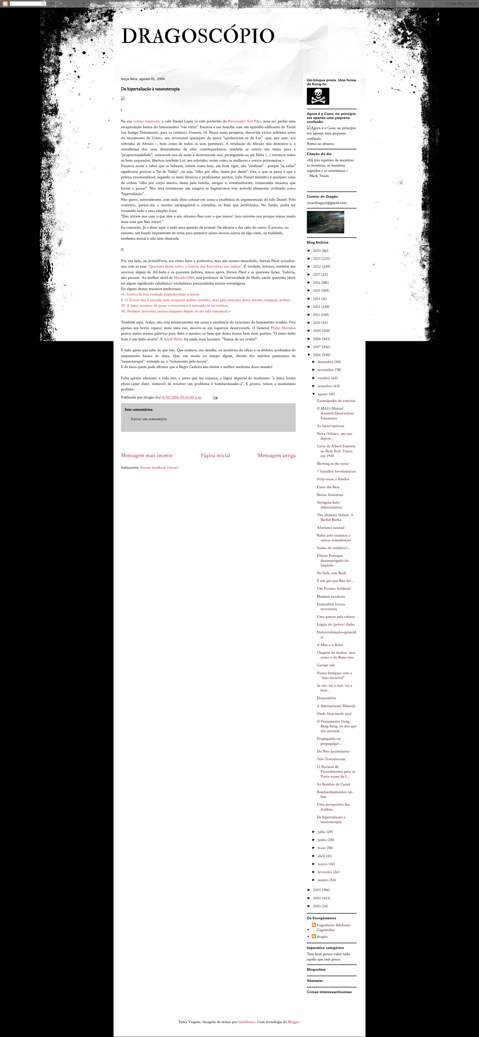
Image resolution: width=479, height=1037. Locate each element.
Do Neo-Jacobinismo (333, 751)
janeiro (324, 880)
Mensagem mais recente (147, 455)
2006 (317, 355)
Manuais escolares (331, 596)
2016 (317, 282)
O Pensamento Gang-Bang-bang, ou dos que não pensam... (337, 726)
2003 (317, 906)
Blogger (294, 1022)
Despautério (326, 698)
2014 (317, 298)
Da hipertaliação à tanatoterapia (331, 820)
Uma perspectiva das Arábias (333, 807)
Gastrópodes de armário (336, 400)
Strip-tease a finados (333, 479)
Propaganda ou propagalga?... (329, 741)
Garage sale (326, 665)
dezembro (326, 362)
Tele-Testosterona (331, 759)
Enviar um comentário (149, 419)
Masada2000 (184, 277)
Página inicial (215, 455)
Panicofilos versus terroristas (331, 607)
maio (322, 847)
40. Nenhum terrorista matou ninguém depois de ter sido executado (174, 311)
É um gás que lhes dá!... (335, 580)
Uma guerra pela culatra (336, 616)
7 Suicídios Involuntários (336, 471)
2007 (317, 347)
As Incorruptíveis (330, 426)
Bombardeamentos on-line (335, 794)
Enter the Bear (328, 487)
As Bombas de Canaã (333, 784)
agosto (323, 394)
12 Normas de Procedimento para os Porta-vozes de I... (336, 771)
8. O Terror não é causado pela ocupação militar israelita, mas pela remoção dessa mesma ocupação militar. (206, 300)
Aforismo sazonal (331, 527)
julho (322, 832)
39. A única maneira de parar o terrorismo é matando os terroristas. (175, 305)
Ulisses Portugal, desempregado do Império (333, 560)
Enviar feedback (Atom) (159, 467)
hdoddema (247, 1022)
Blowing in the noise (333, 463)
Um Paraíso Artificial (334, 588)
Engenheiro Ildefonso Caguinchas (334, 927)
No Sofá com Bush (331, 573)
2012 (317, 306)
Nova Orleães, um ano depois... (334, 436)
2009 (317, 330)
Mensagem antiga (277, 455)
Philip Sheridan (283, 328)
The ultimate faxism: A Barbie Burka (335, 517)
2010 (317, 322)
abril (322, 856)
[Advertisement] (212, 442)
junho (323, 840)
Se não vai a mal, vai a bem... (334, 688)
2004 (317, 898)
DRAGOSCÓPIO (198, 36)
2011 (317, 314)
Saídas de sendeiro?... (334, 548)
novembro (326, 370)
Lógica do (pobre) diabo (336, 624)
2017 (317, 274)
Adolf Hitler (173, 339)
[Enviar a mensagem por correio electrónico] (215, 397)
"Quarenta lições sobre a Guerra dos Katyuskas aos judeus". (196, 266)
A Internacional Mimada (336, 706)
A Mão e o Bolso (330, 645)
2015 (317, 290)
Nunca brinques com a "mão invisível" (334, 675)
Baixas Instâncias (330, 494)
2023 (317, 258)
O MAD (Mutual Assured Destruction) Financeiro (335, 413)
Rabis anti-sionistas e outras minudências (334, 538)
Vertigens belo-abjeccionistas (329, 505)
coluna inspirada (146, 121)
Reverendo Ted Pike (244, 121)
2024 (317, 250)
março (323, 864)
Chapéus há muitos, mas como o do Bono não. (336, 655)
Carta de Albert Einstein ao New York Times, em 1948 (336, 451)
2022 (317, 266)
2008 (317, 339)
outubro (324, 378)
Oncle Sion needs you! (334, 713)
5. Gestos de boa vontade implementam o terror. (161, 294)
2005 (317, 890)
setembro (326, 386)
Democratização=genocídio (336, 635)
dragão (322, 936)
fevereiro (325, 872)
